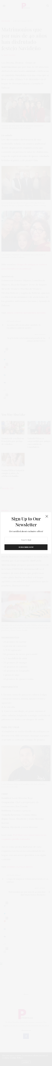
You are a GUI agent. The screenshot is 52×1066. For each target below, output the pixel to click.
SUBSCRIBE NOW (26, 547)
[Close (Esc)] (47, 516)
